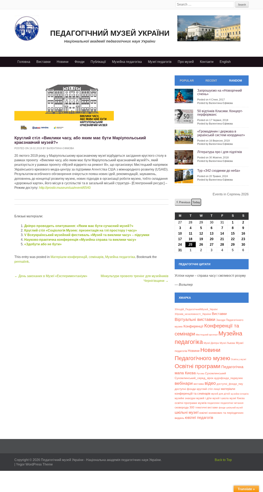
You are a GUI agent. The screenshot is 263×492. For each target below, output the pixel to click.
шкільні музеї (186, 412)
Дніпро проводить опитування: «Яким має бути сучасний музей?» (78, 226)
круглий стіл (205, 389)
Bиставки (219, 314)
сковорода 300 (184, 407)
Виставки (43, 61)
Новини (62, 61)
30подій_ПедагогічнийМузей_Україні (196, 309)
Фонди (79, 61)
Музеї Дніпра (211, 343)
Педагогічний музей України (110, 33)
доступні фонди (185, 389)
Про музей (186, 61)
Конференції (193, 326)
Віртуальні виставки (195, 319)
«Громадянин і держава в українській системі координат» (221, 133)
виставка (199, 384)
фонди (222, 407)
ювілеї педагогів (199, 418)
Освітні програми (197, 366)
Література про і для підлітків (219, 152)
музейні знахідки (185, 398)
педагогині (213, 403)
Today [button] (196, 202)
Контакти (206, 61)
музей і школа (220, 398)
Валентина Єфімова (60, 148)
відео (210, 383)
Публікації (98, 61)
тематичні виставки (206, 407)
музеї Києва (237, 398)
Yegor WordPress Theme (34, 464)
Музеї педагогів (160, 61)
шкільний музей (234, 407)
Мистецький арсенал (207, 334)
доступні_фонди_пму (230, 383)
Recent (211, 80)
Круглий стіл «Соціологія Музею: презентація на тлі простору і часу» (80, 230)
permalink (21, 261)
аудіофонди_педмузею (228, 378)
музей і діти (204, 398)
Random (235, 80)
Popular (187, 80)
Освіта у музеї (238, 359)
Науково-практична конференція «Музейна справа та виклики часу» (80, 239)
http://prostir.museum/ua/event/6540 (64, 187)
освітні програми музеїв (190, 402)
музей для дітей (220, 393)
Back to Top (223, 460)
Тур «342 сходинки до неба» (218, 170)
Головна (23, 61)
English (225, 61)
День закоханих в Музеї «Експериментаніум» (50, 276)
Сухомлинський (215, 373)
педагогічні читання (231, 403)
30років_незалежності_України (193, 314)
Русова (200, 373)
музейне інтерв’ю (240, 394)
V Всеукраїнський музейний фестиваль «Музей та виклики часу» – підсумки (86, 235)
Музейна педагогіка (127, 61)
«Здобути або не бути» (43, 244)
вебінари (184, 383)
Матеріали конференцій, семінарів (77, 257)
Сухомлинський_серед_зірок (194, 378)
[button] (183, 202)
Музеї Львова (227, 343)
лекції (216, 389)
